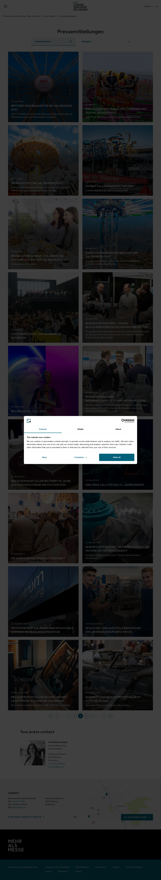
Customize (79, 457)
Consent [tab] (43, 429)
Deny (44, 457)
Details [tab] (80, 429)
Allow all (116, 457)
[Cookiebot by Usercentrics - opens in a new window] (123, 421)
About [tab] (118, 429)
